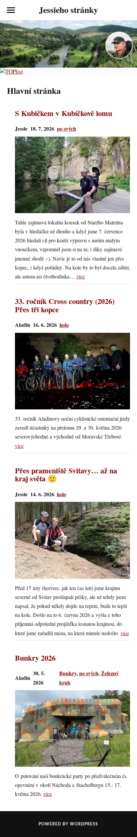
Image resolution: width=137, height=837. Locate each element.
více (80, 276)
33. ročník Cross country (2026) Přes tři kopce (64, 305)
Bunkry (67, 673)
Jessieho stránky (68, 9)
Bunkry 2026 (35, 658)
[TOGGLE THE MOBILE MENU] (11, 10)
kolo (64, 325)
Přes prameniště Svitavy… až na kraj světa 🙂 (66, 475)
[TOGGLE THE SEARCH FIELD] (126, 10)
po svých (66, 128)
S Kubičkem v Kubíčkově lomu (63, 113)
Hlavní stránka (34, 90)
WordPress (84, 824)
